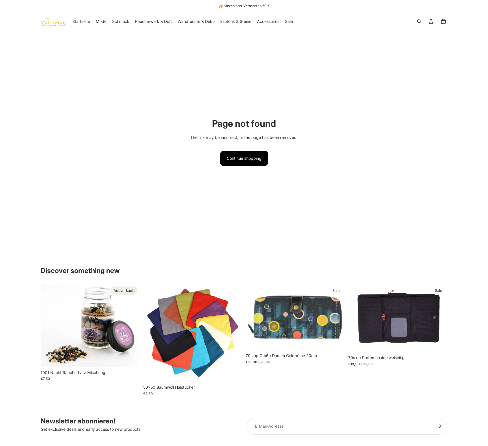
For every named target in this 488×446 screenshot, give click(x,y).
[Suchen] (419, 21)
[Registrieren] (439, 426)
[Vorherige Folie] (151, 333)
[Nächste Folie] (233, 333)
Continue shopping (244, 158)
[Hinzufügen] (438, 343)
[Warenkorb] (443, 21)
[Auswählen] (233, 373)
